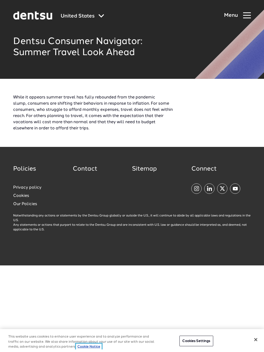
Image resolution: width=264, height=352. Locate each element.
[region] (132, 340)
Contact (85, 169)
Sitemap (144, 169)
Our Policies (25, 204)
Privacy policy (27, 188)
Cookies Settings (196, 340)
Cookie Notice (88, 346)
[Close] (255, 339)
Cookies (21, 196)
